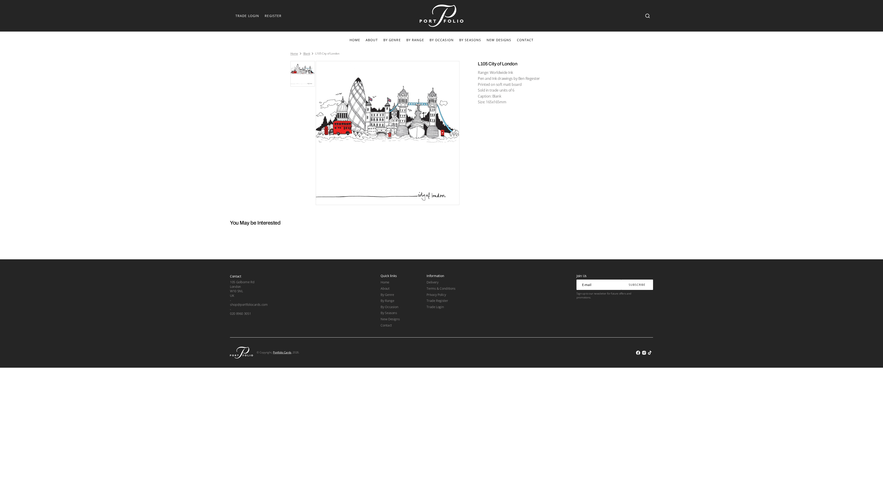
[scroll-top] (873, 487)
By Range (415, 40)
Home (294, 53)
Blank (306, 53)
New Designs (390, 319)
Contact (386, 325)
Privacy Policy (436, 294)
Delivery (432, 282)
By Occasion (442, 40)
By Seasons (470, 40)
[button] (647, 16)
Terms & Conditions (441, 288)
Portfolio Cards (282, 352)
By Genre (392, 40)
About (385, 288)
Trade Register (437, 300)
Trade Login (435, 307)
